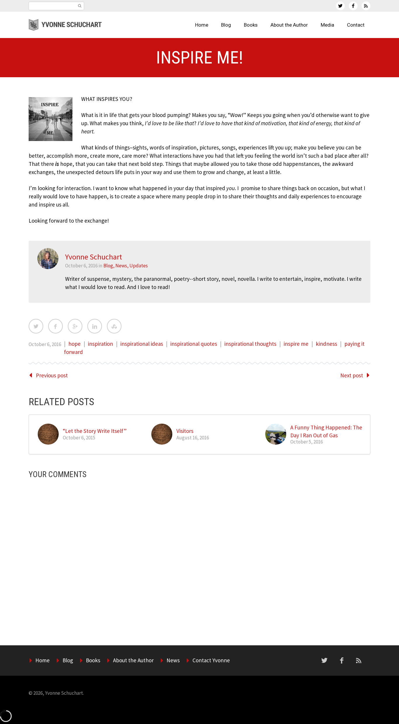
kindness (326, 343)
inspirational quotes (193, 343)
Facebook (55, 326)
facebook (353, 5)
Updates (138, 265)
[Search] (79, 6)
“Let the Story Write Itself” (94, 430)
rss (366, 5)
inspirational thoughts (250, 343)
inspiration (100, 343)
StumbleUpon (114, 326)
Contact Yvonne (211, 660)
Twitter (36, 326)
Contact (356, 25)
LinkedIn (94, 326)
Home (201, 25)
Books (251, 25)
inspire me (296, 343)
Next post (351, 375)
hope (74, 343)
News (121, 265)
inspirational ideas (141, 343)
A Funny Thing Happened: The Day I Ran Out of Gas (326, 431)
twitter (340, 5)
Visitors (184, 430)
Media (327, 25)
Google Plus (75, 326)
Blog (226, 25)
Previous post (52, 375)
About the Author (289, 25)
